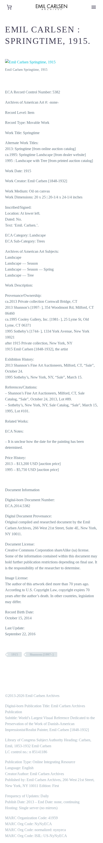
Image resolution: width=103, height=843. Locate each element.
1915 (14, 654)
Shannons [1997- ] (41, 654)
